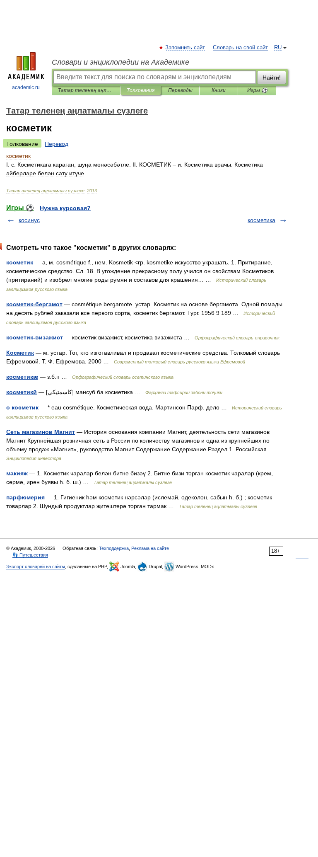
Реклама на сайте (150, 548)
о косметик (22, 407)
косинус (29, 220)
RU (278, 48)
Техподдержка (114, 548)
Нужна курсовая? (65, 208)
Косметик (20, 352)
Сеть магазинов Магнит (40, 431)
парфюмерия (25, 497)
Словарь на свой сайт (240, 48)
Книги (219, 90)
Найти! (272, 77)
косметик (19, 262)
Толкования (140, 90)
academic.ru (26, 87)
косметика (261, 220)
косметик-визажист (34, 337)
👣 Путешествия (30, 554)
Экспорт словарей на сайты (35, 566)
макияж (17, 473)
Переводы (180, 90)
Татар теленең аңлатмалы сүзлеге (86, 90)
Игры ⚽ (257, 90)
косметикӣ (21, 392)
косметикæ (22, 376)
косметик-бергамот (34, 304)
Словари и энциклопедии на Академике (120, 62)
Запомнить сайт (185, 48)
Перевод (56, 143)
